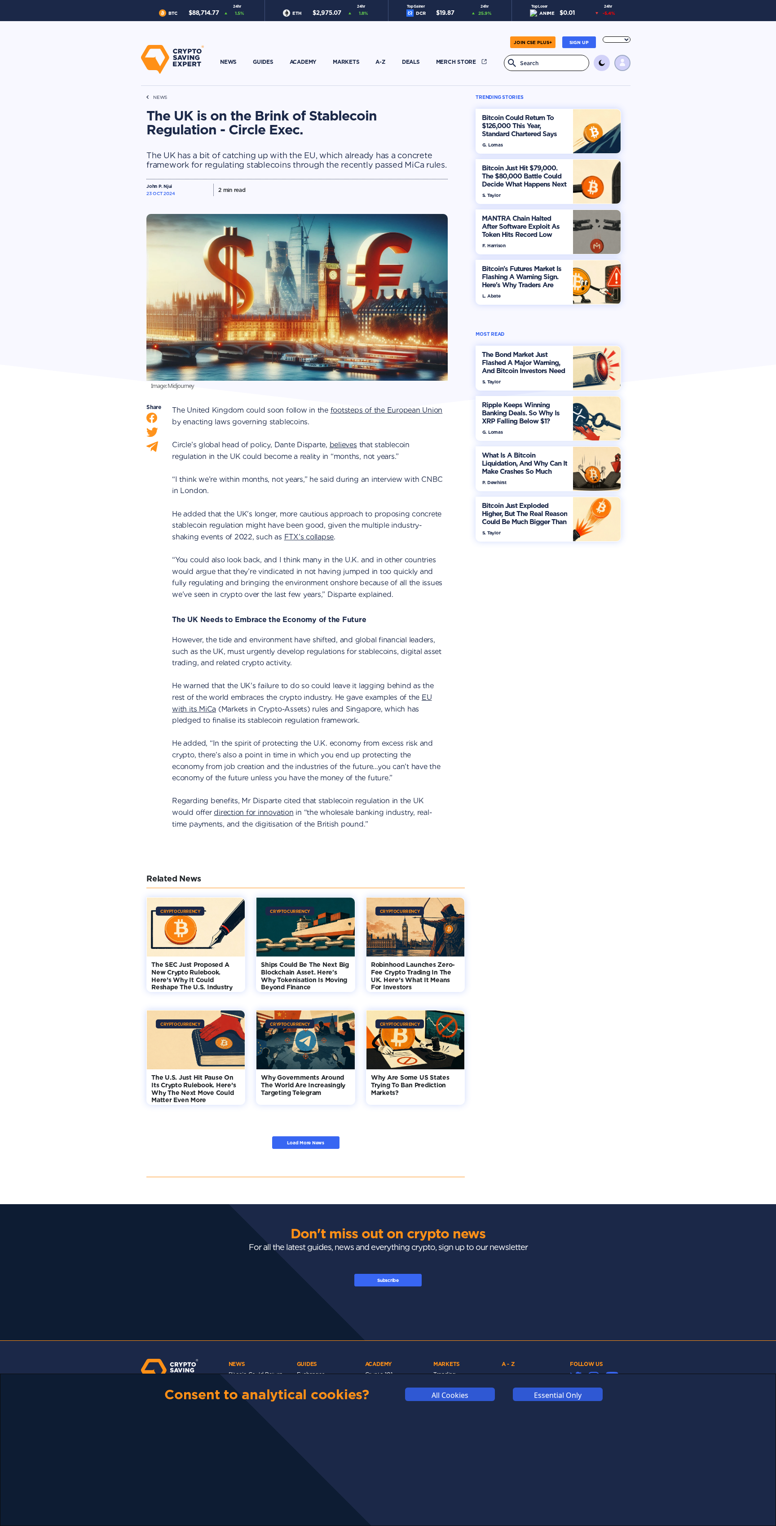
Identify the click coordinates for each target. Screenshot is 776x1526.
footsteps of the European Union (387, 410)
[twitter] (152, 434)
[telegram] (152, 448)
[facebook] (151, 420)
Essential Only (558, 1395)
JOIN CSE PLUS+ (533, 42)
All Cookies (450, 1395)
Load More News (305, 1142)
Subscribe (388, 1280)
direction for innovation (253, 812)
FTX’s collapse (309, 537)
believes (343, 444)
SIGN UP (579, 42)
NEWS (160, 97)
